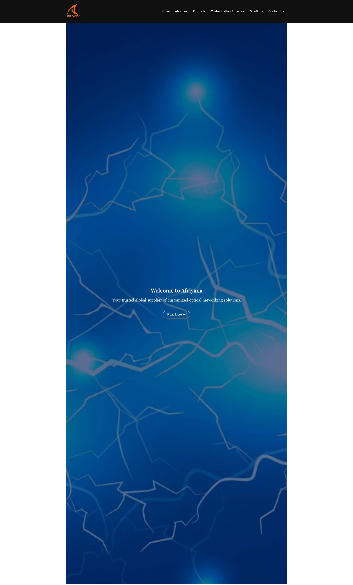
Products (199, 11)
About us (181, 11)
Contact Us (276, 11)
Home (165, 11)
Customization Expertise (227, 11)
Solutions (256, 11)
